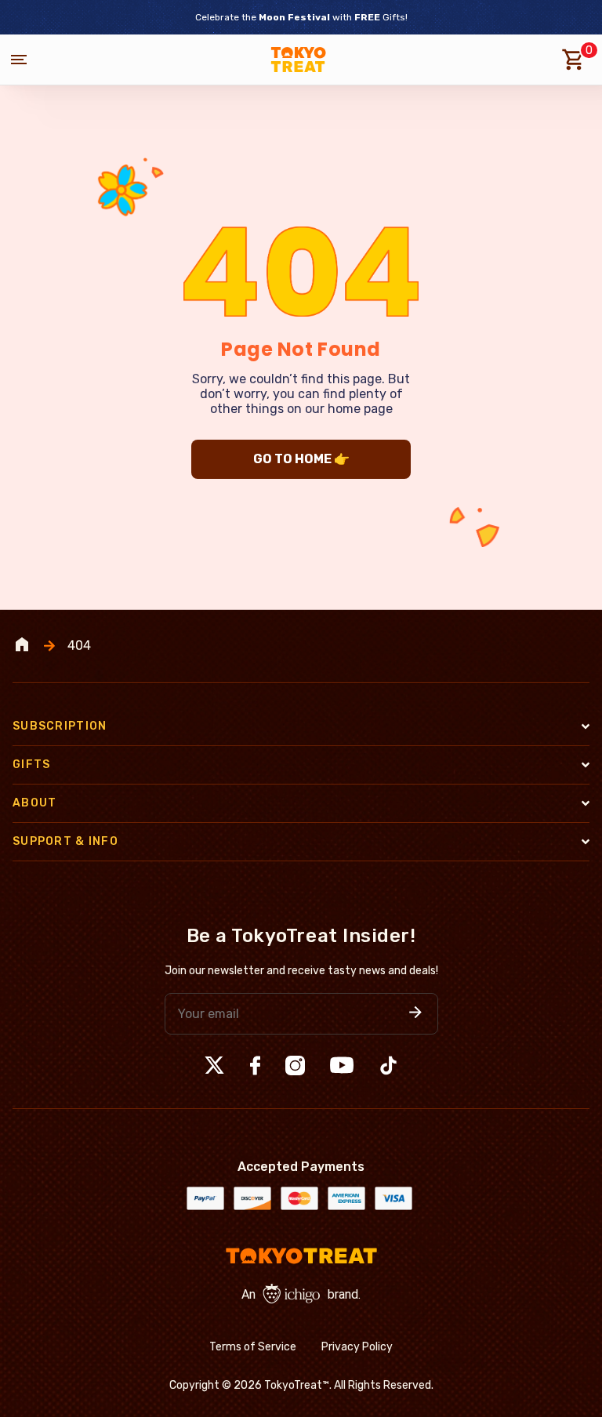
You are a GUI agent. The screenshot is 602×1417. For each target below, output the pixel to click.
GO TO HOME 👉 (301, 458)
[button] (415, 1013)
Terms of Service (252, 1347)
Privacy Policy (357, 1347)
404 (79, 646)
